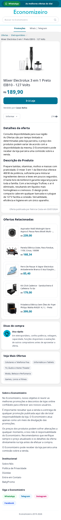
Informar (10, 116)
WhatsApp (10, 496)
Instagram (41, 496)
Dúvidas (6, 472)
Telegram (25, 496)
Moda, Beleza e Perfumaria (18, 373)
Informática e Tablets (44, 362)
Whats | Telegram (38, 28)
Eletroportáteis (18, 35)
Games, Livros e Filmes (16, 379)
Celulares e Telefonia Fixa (17, 362)
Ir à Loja (30, 100)
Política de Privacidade (14, 468)
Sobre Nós (7, 463)
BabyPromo (8, 481)
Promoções (19, 28)
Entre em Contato (11, 477)
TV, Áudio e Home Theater (17, 368)
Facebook (9, 503)
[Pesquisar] (55, 20)
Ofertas (4, 35)
